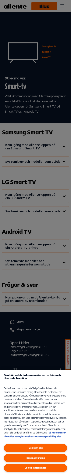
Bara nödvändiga (36, 457)
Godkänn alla (36, 447)
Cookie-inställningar (35, 467)
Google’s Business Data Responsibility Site (38, 436)
